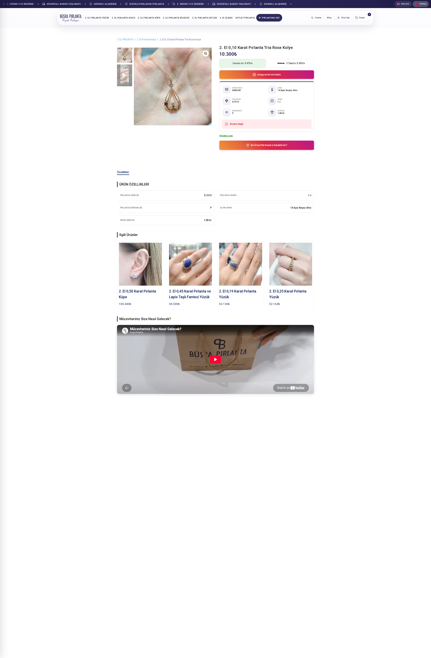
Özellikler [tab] (123, 172)
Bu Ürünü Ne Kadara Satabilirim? (269, 145)
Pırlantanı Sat (271, 17)
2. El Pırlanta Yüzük (97, 17)
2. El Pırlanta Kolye (123, 17)
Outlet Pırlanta (245, 17)
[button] (206, 53)
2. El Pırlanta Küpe (149, 17)
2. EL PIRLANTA (125, 39)
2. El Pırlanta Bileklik (176, 17)
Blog (329, 17)
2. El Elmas (226, 17)
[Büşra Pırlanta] (71, 17)
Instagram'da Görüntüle (269, 74)
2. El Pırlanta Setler (204, 17)
